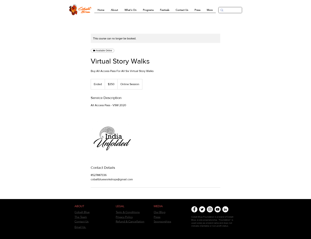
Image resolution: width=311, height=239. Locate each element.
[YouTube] (218, 209)
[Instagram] (210, 209)
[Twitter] (202, 209)
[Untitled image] (111, 136)
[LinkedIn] (225, 209)
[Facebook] (194, 209)
